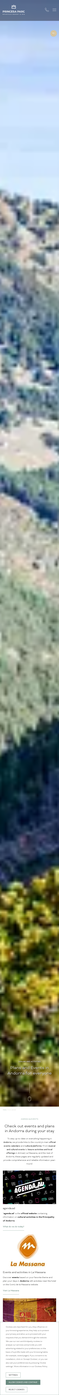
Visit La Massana (11, 1290)
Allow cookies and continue (23, 1382)
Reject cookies (16, 1390)
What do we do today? (13, 1226)
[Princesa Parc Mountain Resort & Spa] (14, 10)
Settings (13, 1375)
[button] (54, 10)
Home (4, 1110)
